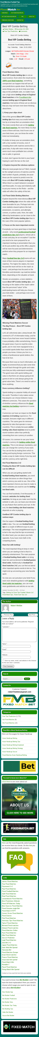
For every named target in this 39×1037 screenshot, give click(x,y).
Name (4, 644)
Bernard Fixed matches (10, 925)
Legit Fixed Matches (9, 940)
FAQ (22, 16)
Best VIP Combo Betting (15, 26)
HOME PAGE (5, 13)
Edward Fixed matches (10, 928)
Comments (23, 31)
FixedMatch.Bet (25, 97)
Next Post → (33, 615)
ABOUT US (31, 16)
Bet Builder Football (8, 995)
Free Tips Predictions (11, 31)
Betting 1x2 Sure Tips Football (15, 592)
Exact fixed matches (9, 955)
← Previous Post (7, 615)
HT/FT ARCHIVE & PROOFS (17, 13)
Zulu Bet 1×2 (6, 943)
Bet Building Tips (7, 1009)
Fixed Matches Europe (10, 952)
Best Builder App (7, 992)
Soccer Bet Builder (8, 1015)
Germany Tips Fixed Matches (12, 920)
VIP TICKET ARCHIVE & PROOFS (9, 16)
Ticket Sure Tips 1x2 (20, 594)
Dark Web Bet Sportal (9, 947)
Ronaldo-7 (5, 964)
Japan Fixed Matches (9, 945)
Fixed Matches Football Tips (10, 2)
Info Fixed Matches (8, 723)
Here (4, 843)
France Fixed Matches (10, 957)
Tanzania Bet (6, 950)
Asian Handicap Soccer (9, 752)
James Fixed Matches (10, 881)
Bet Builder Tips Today (9, 1005)
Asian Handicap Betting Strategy (12, 748)
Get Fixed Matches (8, 719)
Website (4, 655)
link (30, 845)
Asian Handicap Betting (9, 738)
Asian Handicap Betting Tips (11, 741)
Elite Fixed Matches (9, 935)
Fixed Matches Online (9, 930)
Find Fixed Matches (9, 918)
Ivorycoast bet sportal (9, 960)
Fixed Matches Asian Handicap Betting (14, 755)
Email (4, 649)
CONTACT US (20, 20)
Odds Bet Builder (7, 1012)
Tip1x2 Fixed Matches (10, 923)
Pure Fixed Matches (9, 933)
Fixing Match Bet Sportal (10, 969)
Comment (5, 627)
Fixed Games (7, 916)
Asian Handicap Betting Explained (13, 745)
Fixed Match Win (8, 962)
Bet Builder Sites (7, 1002)
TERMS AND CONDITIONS (8, 20)
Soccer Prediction (8, 938)
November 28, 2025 (22, 29)
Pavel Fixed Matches (9, 967)
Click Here (6, 782)
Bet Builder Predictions (9, 999)
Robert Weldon (8, 29)
